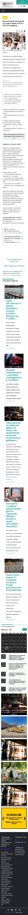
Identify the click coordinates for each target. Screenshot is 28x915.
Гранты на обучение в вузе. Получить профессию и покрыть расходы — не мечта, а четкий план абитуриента (17, 666)
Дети (5, 17)
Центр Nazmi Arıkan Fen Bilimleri (13, 233)
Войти (21, 6)
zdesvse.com (19, 912)
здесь (14, 138)
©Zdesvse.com (6, 81)
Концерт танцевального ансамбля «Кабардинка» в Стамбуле (14, 374)
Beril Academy (9, 477)
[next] (26, 629)
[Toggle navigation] (3, 10)
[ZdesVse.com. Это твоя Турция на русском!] (14, 795)
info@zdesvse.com (20, 842)
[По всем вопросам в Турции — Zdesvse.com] (14, 750)
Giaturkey (18, 242)
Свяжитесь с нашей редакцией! (12, 275)
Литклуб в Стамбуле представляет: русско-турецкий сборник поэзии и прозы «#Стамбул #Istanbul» (14, 515)
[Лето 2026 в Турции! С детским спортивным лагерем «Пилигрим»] (14, 727)
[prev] (23, 629)
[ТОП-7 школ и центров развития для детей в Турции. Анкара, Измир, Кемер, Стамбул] (14, 772)
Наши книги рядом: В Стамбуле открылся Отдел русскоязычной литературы (13, 582)
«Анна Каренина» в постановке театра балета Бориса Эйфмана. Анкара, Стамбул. (17, 682)
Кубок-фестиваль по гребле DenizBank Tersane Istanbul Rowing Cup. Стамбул (13, 309)
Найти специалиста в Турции (14, 266)
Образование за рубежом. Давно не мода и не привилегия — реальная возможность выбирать (14, 431)
